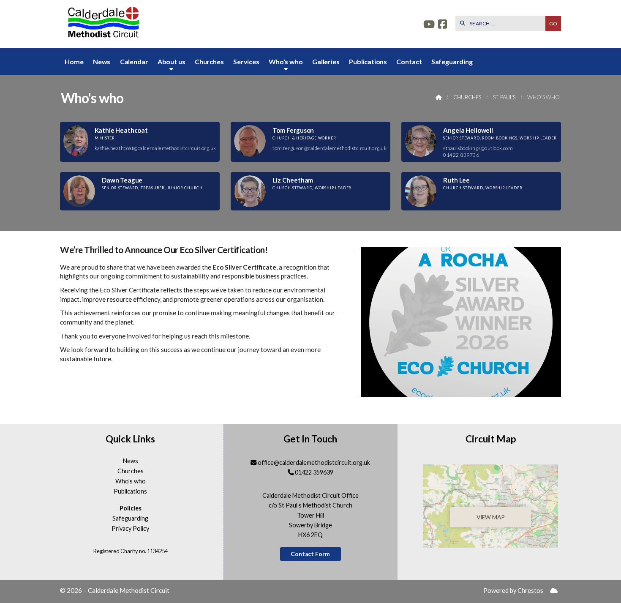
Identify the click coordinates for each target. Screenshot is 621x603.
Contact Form (310, 554)
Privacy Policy (130, 528)
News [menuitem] (101, 61)
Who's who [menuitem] (286, 61)
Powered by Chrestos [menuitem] (513, 590)
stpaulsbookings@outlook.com (478, 148)
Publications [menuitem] (368, 61)
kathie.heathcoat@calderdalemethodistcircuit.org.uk (155, 148)
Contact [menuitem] (409, 61)
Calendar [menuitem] (134, 61)
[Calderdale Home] (102, 24)
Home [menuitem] (74, 61)
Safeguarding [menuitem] (452, 61)
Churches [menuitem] (209, 61)
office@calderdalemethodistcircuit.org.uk (314, 462)
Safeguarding (130, 518)
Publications (130, 491)
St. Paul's (504, 97)
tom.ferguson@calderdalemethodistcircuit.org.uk (329, 148)
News (130, 461)
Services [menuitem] (246, 61)
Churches (467, 97)
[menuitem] (554, 591)
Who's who (130, 481)
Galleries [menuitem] (326, 61)
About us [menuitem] (171, 61)
